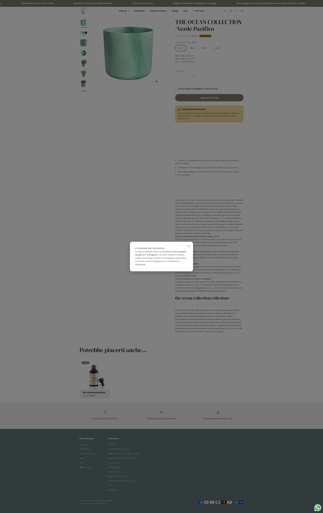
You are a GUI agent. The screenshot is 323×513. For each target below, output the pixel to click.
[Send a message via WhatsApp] (318, 508)
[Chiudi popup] (188, 246)
